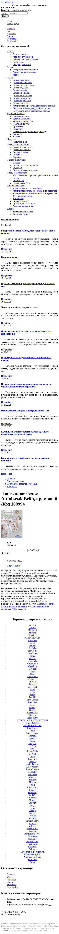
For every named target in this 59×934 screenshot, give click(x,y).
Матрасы (11, 139)
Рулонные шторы (21, 214)
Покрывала (18, 180)
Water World (32, 828)
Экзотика (32, 859)
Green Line (32, 712)
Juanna (32, 738)
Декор (10, 67)
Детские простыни (22, 100)
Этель (32, 862)
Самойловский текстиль (32, 852)
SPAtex (32, 800)
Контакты (11, 39)
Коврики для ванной (23, 57)
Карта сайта (12, 41)
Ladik (32, 748)
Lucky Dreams (32, 764)
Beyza (32, 656)
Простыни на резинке (23, 206)
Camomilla (32, 661)
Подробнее (6, 249)
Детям (10, 77)
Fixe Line (32, 702)
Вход (9, 21)
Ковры (16, 75)
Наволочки (18, 198)
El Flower (32, 687)
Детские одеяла (20, 87)
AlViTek (32, 632)
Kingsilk (32, 743)
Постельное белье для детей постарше (31, 108)
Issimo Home (32, 733)
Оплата (10, 36)
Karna (32, 741)
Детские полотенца (22, 98)
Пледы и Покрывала (17, 173)
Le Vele (32, 754)
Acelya (32, 625)
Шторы (10, 209)
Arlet (32, 643)
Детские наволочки (22, 82)
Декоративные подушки (24, 72)
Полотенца (18, 62)
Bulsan (32, 658)
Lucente (32, 761)
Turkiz (32, 808)
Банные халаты (20, 54)
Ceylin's (32, 669)
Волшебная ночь (32, 833)
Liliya (32, 756)
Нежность (32, 844)
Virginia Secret (32, 821)
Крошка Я (32, 839)
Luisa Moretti (32, 766)
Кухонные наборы (21, 118)
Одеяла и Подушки (16, 160)
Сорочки (17, 157)
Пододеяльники (20, 201)
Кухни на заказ (9, 257)
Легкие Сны (32, 841)
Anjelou (32, 635)
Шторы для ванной (22, 64)
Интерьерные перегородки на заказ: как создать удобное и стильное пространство (26, 385)
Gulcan (32, 715)
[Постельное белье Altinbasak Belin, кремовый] (11, 537)
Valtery (32, 810)
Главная (11, 28)
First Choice (32, 699)
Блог (9, 31)
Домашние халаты (22, 149)
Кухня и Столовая (15, 113)
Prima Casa (32, 787)
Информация (13, 565)
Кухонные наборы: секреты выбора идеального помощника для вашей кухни (26, 433)
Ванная (10, 51)
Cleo (32, 674)
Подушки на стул (21, 124)
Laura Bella (32, 751)
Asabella (32, 648)
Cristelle (32, 681)
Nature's (32, 779)
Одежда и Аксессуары (18, 144)
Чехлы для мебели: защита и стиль (19, 307)
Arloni (32, 645)
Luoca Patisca (32, 769)
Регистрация (13, 23)
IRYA (32, 730)
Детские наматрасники (24, 85)
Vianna (32, 815)
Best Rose (32, 653)
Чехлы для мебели (21, 183)
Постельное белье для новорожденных (31, 111)
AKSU (32, 627)
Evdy (32, 689)
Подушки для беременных (25, 170)
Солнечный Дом (32, 854)
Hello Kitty (32, 718)
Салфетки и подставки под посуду (29, 131)
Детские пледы (20, 90)
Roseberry (32, 792)
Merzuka (32, 772)
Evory (32, 694)
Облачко (32, 846)
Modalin (32, 777)
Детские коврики (21, 80)
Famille (32, 697)
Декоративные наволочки (25, 69)
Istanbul (32, 736)
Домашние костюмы (23, 147)
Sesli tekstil (32, 797)
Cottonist (32, 679)
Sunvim (32, 803)
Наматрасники (20, 142)
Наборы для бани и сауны (25, 59)
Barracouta (32, 651)
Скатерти (17, 134)
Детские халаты (20, 103)
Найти (4, 16)
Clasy (32, 671)
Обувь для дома (20, 152)
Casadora (32, 666)
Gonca (32, 707)
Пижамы (17, 154)
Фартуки (17, 136)
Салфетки (17, 129)
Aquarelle (32, 640)
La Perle (32, 746)
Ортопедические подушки (25, 165)
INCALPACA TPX (32, 725)
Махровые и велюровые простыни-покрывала (35, 175)
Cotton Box (32, 676)
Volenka (32, 826)
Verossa (32, 813)
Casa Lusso (32, 663)
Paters (32, 785)
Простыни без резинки (24, 203)
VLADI (32, 823)
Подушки (17, 167)
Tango (32, 805)
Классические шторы (23, 211)
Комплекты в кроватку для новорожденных (34, 106)
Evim (32, 692)
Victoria (32, 818)
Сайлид (32, 849)
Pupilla (32, 790)
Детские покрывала (22, 95)
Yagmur (32, 831)
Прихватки (18, 126)
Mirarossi (32, 774)
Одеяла (16, 162)
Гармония (32, 836)
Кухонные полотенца (23, 121)
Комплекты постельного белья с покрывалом (35, 191)
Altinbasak (12, 486)
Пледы (16, 178)
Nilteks (32, 782)
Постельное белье (15, 185)
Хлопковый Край (32, 857)
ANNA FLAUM (32, 638)
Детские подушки (21, 93)
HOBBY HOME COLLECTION (32, 720)
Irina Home (32, 728)
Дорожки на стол (21, 116)
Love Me (32, 759)
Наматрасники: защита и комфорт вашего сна (25, 410)
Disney (32, 684)
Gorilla (32, 710)
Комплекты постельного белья (27, 188)
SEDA (32, 795)
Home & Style (32, 723)
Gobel (32, 705)
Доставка (11, 33)
